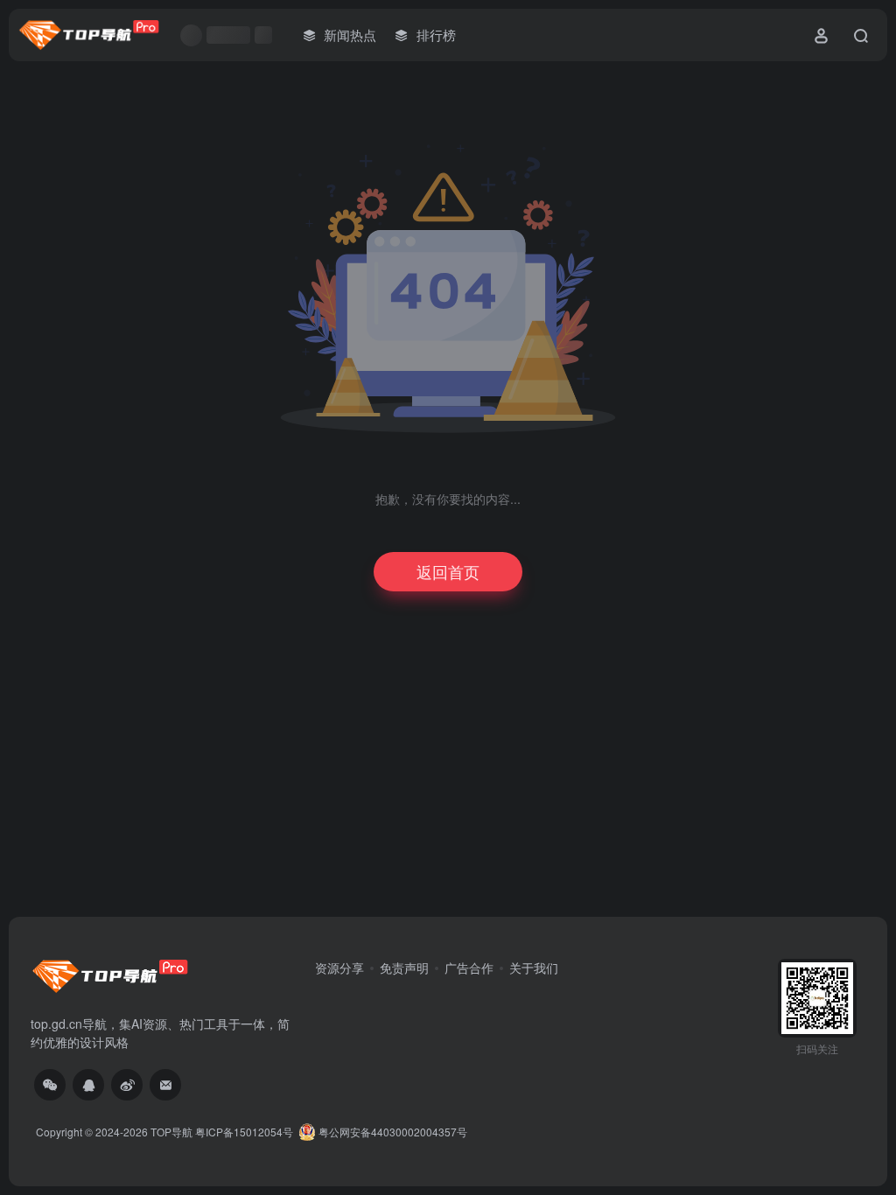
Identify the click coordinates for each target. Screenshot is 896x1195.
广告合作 (469, 967)
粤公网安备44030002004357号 (391, 1131)
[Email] (165, 1085)
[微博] (127, 1085)
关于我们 (533, 967)
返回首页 (448, 571)
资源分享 (339, 967)
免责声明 (404, 967)
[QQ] (88, 1085)
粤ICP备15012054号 (244, 1131)
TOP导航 (171, 1131)
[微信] (50, 1085)
